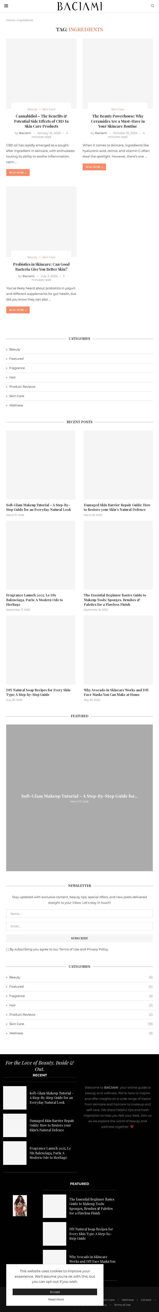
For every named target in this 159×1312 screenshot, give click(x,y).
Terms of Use (122, 1304)
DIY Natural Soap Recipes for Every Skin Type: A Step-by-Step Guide (38, 692)
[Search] (153, 6)
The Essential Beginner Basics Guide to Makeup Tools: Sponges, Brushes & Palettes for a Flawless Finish (115, 600)
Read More (56, 1299)
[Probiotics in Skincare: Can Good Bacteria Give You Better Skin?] (41, 222)
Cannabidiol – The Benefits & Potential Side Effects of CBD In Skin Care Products (41, 121)
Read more (16, 172)
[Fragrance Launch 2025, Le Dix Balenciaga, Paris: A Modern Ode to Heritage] (40, 555)
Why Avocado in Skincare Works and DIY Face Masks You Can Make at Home (116, 692)
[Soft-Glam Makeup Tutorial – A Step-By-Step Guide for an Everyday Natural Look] (40, 464)
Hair (12, 377)
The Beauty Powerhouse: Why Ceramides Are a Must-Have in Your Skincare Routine (118, 121)
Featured (16, 359)
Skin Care (16, 396)
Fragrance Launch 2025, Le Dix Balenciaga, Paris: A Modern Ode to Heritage (34, 600)
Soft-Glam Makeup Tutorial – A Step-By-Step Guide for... (79, 796)
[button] (10, 797)
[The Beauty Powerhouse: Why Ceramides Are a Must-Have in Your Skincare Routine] (118, 74)
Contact (146, 1299)
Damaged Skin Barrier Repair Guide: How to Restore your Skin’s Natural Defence (117, 507)
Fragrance (17, 368)
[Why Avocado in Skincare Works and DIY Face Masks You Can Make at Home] (118, 649)
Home (10, 20)
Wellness (16, 405)
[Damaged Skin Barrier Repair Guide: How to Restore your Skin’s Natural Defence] (118, 464)
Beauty (14, 349)
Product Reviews (22, 387)
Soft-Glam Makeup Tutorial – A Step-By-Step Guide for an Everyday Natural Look (38, 507)
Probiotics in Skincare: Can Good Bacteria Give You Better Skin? (41, 267)
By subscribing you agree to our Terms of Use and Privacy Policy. (59, 949)
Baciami (25, 133)
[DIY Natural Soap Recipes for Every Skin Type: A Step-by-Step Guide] (40, 649)
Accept (55, 1292)
